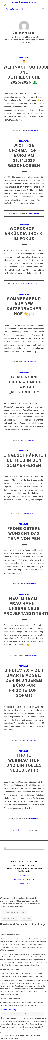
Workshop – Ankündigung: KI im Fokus (24, 233)
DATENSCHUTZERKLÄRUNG (24, 879)
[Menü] (43, 9)
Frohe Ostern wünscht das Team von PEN (24, 533)
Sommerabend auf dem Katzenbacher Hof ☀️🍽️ (24, 306)
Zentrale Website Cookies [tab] (9, 969)
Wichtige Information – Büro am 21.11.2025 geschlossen (24, 155)
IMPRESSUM (24, 875)
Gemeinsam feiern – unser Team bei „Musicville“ (24, 384)
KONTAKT (24, 883)
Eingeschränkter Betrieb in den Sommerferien (25, 460)
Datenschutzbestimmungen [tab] (10, 998)
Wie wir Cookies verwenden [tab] (10, 934)
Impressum (14, 2)
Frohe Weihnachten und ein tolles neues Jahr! (24, 762)
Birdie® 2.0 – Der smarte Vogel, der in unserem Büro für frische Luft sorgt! (24, 682)
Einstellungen (26, 918)
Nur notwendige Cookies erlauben (14, 912)
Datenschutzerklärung (28, 2)
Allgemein (24, 57)
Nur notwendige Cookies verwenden (15, 1014)
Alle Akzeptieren (37, 1014)
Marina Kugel (34, 130)
